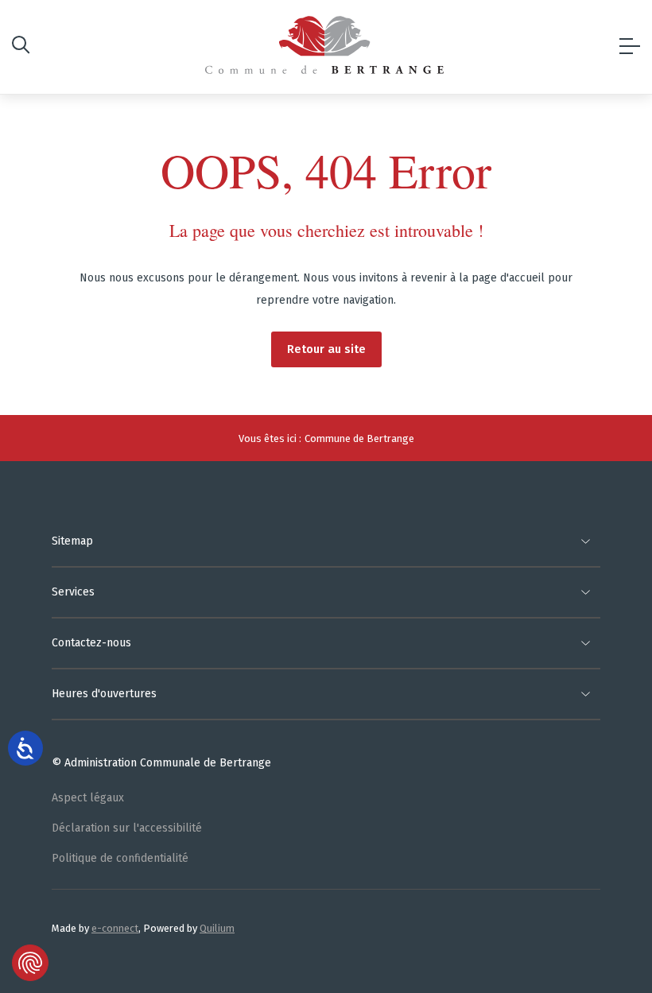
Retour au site (326, 349)
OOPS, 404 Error (326, 170)
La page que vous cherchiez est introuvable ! (326, 230)
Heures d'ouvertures (104, 693)
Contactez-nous (91, 643)
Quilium (217, 928)
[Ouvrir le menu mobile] (629, 47)
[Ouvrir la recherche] (20, 47)
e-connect (114, 928)
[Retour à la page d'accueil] (324, 45)
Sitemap (72, 541)
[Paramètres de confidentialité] (30, 963)
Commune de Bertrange (359, 438)
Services (73, 592)
